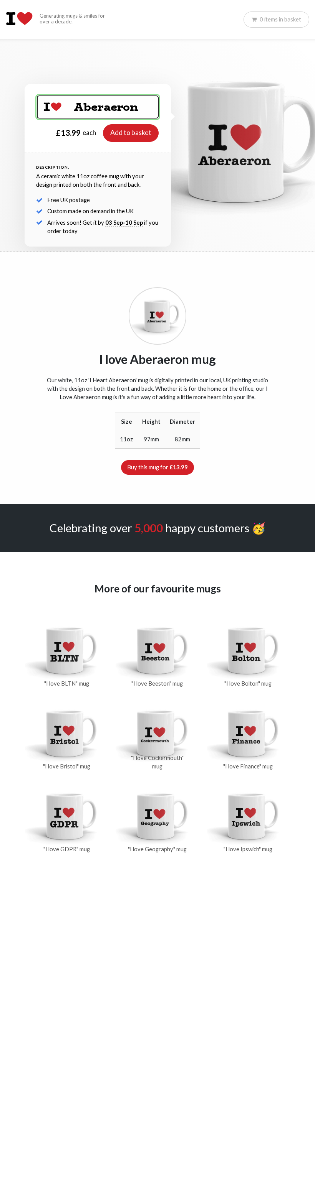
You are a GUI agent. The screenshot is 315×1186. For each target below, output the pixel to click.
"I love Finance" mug (248, 766)
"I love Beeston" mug (157, 683)
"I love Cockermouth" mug (157, 762)
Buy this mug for (157, 467)
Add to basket (130, 132)
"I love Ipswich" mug (248, 849)
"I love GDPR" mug (66, 849)
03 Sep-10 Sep (124, 222)
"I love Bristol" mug (66, 766)
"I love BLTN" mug (66, 683)
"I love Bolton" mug (248, 683)
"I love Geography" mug (157, 849)
